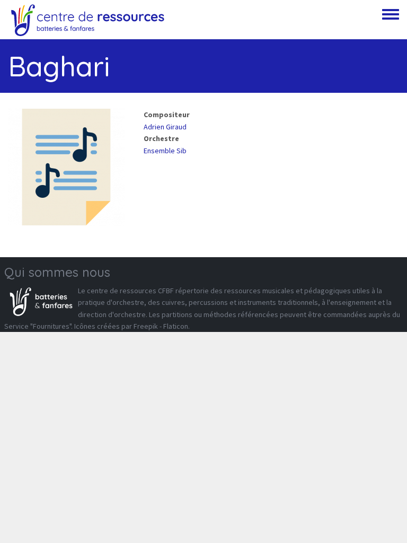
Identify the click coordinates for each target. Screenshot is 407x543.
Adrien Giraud (165, 127)
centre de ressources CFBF (130, 290)
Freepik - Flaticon (161, 326)
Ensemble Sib (165, 150)
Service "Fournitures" (37, 326)
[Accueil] (87, 19)
